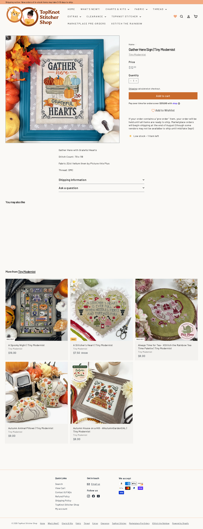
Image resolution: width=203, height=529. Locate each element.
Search (59, 484)
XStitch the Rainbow (126, 23)
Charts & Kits (116, 9)
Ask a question (68, 188)
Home (71, 9)
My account (61, 508)
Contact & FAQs (63, 492)
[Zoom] (62, 89)
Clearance (95, 16)
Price (132, 62)
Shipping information (72, 179)
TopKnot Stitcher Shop (67, 504)
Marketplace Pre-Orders (87, 23)
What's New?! (90, 9)
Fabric (140, 9)
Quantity (134, 75)
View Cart (60, 488)
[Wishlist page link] (175, 16)
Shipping (133, 88)
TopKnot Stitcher (125, 16)
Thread (158, 9)
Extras (73, 16)
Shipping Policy (63, 500)
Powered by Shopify (180, 523)
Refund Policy (62, 496)
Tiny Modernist (137, 54)
